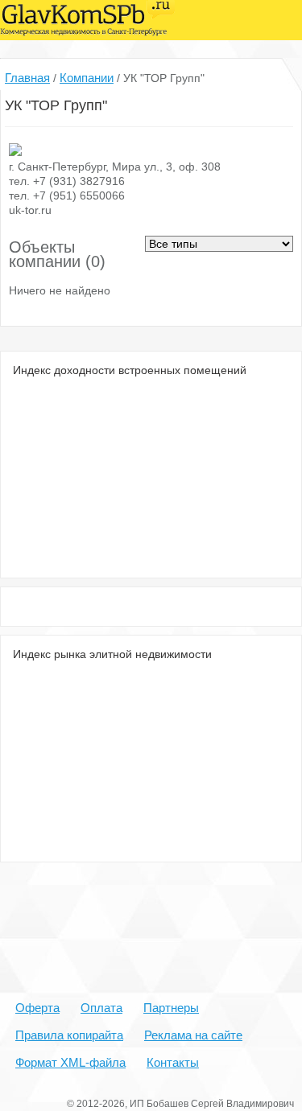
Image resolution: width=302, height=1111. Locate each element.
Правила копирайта (69, 1035)
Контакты (173, 1062)
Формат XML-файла (70, 1062)
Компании (87, 77)
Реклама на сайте (193, 1035)
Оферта (37, 1007)
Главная (27, 77)
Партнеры (171, 1007)
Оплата (101, 1007)
